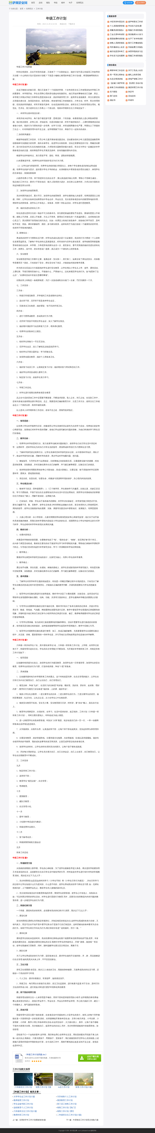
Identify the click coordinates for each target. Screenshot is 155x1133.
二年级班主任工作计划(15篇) (69, 1115)
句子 (70, 3)
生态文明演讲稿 (116, 79)
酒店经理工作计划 (135, 87)
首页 (33, 3)
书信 (55, 3)
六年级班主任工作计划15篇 (25, 1111)
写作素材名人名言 (117, 47)
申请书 (131, 100)
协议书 (131, 92)
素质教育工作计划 (65, 1100)
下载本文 (71, 24)
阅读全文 (63, 24)
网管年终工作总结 (117, 70)
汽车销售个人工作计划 (67, 1097)
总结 (40, 3)
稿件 (63, 3)
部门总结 (113, 96)
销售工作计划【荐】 (66, 1111)
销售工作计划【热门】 (67, 1107)
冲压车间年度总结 (117, 22)
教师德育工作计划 (21, 1100)
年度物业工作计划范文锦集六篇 (85, 1120)
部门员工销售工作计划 (67, 1104)
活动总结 (132, 96)
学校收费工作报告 (135, 47)
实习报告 (113, 92)
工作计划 (39, 9)
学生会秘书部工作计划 (23, 1104)
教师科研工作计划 (21, 1115)
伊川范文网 (73, 1130)
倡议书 (112, 100)
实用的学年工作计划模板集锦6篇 (32, 1120)
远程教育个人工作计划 (23, 1107)
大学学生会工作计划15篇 (24, 1097)
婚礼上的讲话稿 (134, 75)
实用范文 (80, 3)
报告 (48, 3)
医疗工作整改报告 (135, 43)
